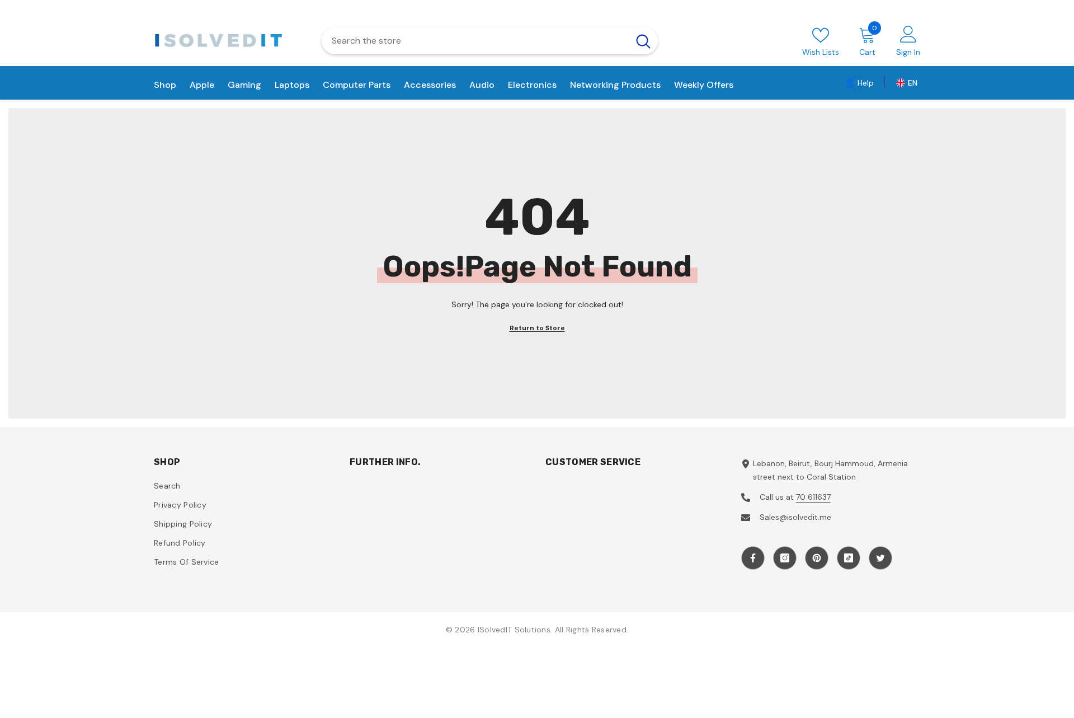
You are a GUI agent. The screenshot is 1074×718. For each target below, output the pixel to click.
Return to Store (537, 327)
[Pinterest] (816, 558)
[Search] (490, 40)
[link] (859, 82)
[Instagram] (785, 558)
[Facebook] (753, 558)
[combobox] (475, 40)
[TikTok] (848, 558)
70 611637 (813, 497)
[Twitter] (880, 558)
